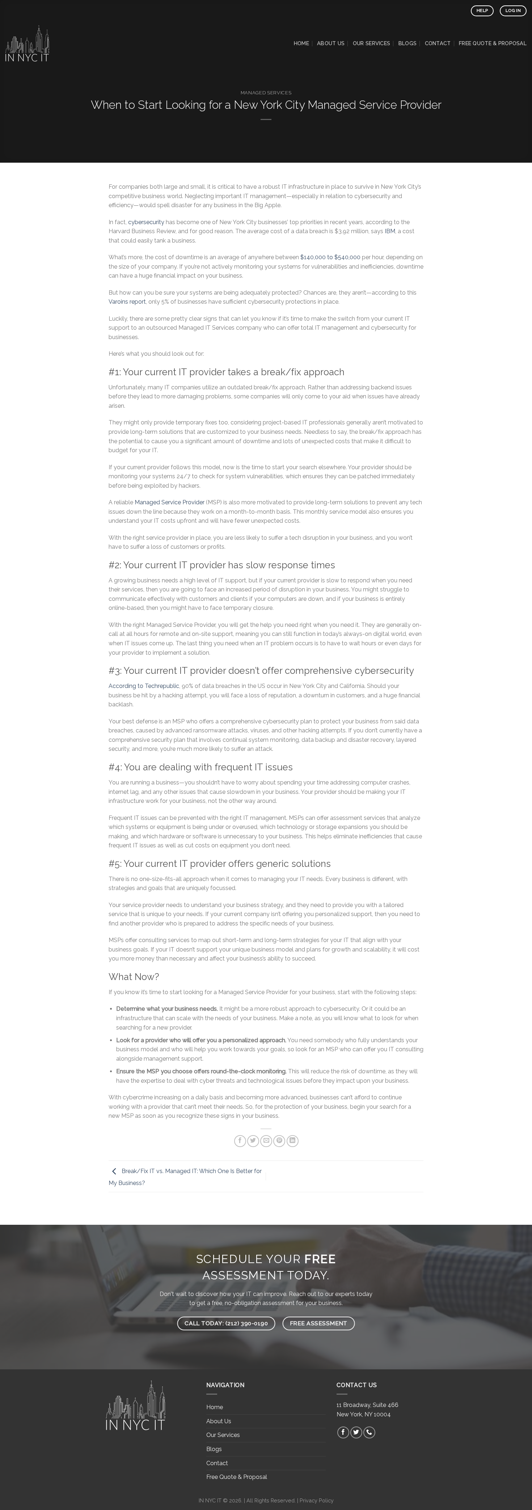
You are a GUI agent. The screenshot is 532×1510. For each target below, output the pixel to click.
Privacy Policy (317, 1500)
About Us (331, 43)
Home (301, 43)
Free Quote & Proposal (493, 43)
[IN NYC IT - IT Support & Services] (41, 43)
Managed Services (266, 92)
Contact (438, 43)
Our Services (371, 43)
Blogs (407, 43)
